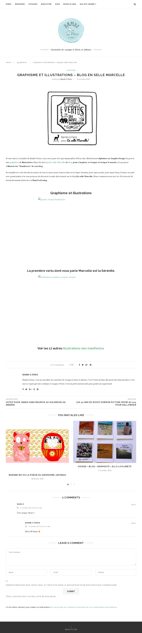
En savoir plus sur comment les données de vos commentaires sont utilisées (84, 607)
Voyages (32, 4)
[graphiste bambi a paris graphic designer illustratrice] (71, 309)
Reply (133, 504)
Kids (57, 4)
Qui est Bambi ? (88, 4)
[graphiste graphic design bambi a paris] (71, 232)
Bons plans (69, 4)
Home (8, 62)
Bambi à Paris (66, 79)
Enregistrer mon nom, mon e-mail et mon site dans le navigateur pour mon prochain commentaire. (61, 585)
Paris (8, 4)
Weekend (20, 4)
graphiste (14, 162)
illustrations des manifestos (84, 348)
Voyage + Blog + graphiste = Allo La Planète (105, 466)
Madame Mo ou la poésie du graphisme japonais (37, 475)
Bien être (46, 4)
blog (70, 162)
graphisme (22, 62)
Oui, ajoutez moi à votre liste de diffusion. (32, 597)
